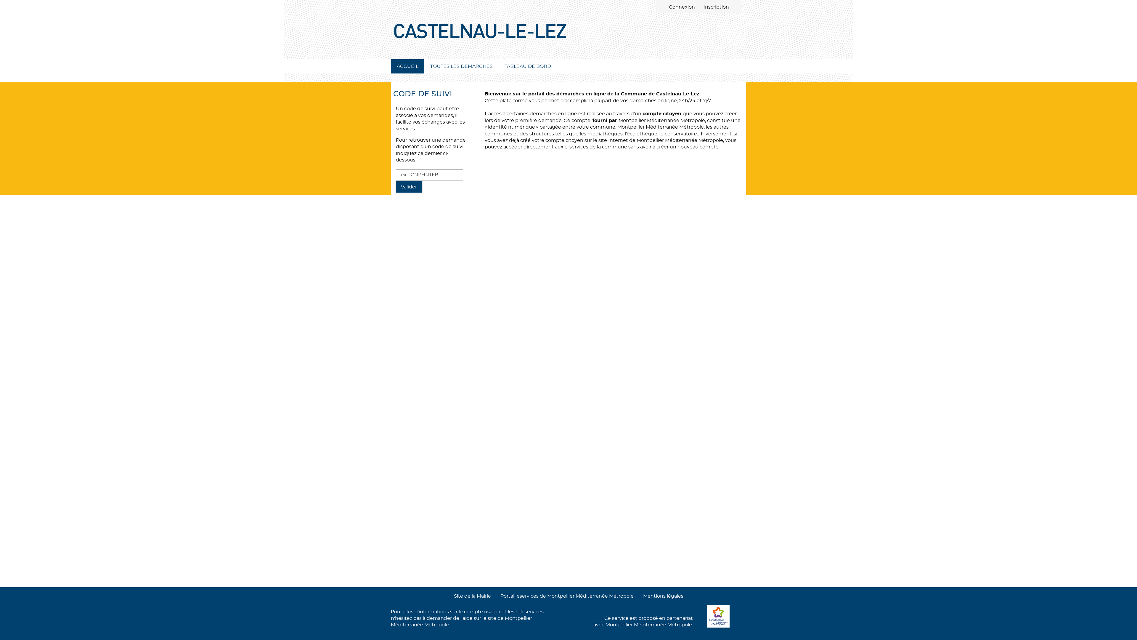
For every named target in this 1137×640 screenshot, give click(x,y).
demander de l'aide (450, 618)
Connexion (682, 7)
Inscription (716, 7)
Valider (409, 187)
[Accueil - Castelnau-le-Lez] (568, 41)
